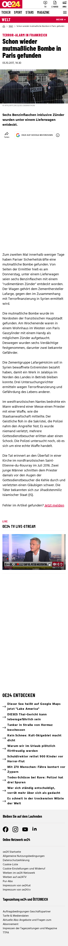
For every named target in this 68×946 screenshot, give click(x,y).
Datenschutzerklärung (16, 860)
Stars (30, 12)
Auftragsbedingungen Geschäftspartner (27, 911)
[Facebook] (5, 829)
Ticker (5, 12)
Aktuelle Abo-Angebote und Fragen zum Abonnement (27, 922)
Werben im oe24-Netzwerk (19, 873)
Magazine (43, 12)
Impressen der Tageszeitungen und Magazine (30, 928)
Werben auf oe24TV (15, 877)
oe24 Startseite (12, 852)
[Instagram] (15, 829)
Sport (18, 12)
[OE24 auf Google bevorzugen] (58, 135)
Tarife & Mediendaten (16, 916)
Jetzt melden (54, 505)
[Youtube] (25, 829)
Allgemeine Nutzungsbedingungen (24, 856)
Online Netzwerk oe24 (16, 839)
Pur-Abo (8, 881)
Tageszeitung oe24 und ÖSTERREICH (25, 899)
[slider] (20, 564)
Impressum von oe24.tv (17, 890)
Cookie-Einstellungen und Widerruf (24, 868)
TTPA (6, 932)
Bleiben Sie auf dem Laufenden (22, 816)
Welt (6, 19)
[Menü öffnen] (64, 12)
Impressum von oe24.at (17, 885)
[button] (34, 552)
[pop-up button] (54, 564)
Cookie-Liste (10, 864)
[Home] (3, 26)
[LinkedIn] (35, 829)
